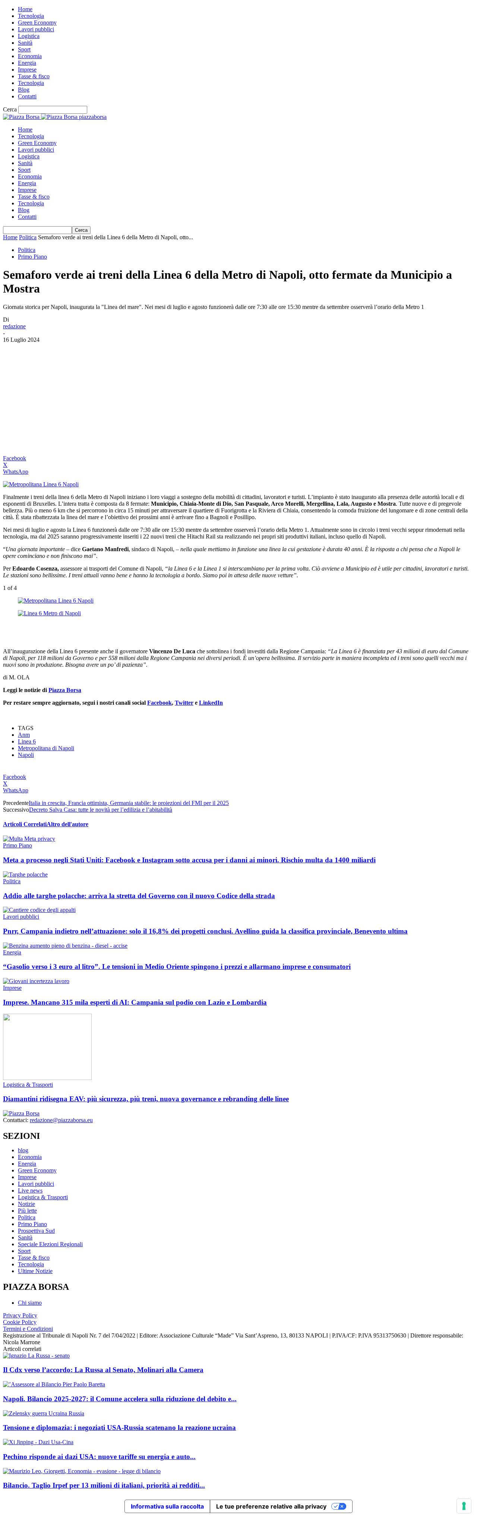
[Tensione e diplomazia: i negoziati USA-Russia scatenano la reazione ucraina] (43, 1413)
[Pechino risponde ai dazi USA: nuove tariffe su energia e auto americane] (38, 1442)
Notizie (26, 1204)
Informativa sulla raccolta (167, 1506)
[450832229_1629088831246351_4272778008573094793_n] (56, 600)
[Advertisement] (238, 399)
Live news (30, 1190)
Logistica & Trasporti (28, 1084)
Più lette (27, 1210)
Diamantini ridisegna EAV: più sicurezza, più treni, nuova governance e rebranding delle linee (146, 1099)
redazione (14, 326)
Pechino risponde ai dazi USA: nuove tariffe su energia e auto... (99, 1456)
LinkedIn (211, 703)
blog (23, 1150)
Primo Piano (32, 256)
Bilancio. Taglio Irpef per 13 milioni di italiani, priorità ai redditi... (104, 1485)
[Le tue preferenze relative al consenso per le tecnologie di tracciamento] (464, 1506)
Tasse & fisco (34, 76)
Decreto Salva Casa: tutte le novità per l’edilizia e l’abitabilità (100, 809)
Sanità (25, 43)
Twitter (184, 703)
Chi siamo (30, 1302)
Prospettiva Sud (36, 1231)
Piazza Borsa (64, 690)
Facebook (159, 703)
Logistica (29, 36)
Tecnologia (31, 16)
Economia (30, 56)
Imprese (27, 69)
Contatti (27, 96)
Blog (23, 89)
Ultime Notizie (35, 1271)
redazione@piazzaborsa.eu (61, 1120)
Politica (28, 237)
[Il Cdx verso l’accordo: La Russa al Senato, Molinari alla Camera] (36, 1355)
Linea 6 (27, 741)
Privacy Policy (20, 1315)
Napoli (26, 755)
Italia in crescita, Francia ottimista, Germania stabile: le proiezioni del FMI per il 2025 (129, 803)
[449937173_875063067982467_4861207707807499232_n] (49, 613)
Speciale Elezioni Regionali (50, 1244)
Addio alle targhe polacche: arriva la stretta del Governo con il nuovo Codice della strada (139, 896)
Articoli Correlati (25, 824)
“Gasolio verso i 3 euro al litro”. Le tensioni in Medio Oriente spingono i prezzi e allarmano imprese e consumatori (177, 966)
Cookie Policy (20, 1322)
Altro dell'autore (67, 824)
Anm (24, 735)
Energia (27, 63)
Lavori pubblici (36, 29)
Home (25, 9)
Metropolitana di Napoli (46, 748)
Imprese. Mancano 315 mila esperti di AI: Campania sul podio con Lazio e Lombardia (135, 1002)
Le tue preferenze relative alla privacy (271, 1506)
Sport (24, 49)
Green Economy (37, 22)
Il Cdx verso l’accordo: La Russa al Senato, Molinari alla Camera (103, 1370)
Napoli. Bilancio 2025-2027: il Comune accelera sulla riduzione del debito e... (120, 1399)
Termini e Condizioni (28, 1329)
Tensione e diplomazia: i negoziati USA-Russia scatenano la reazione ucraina (119, 1427)
